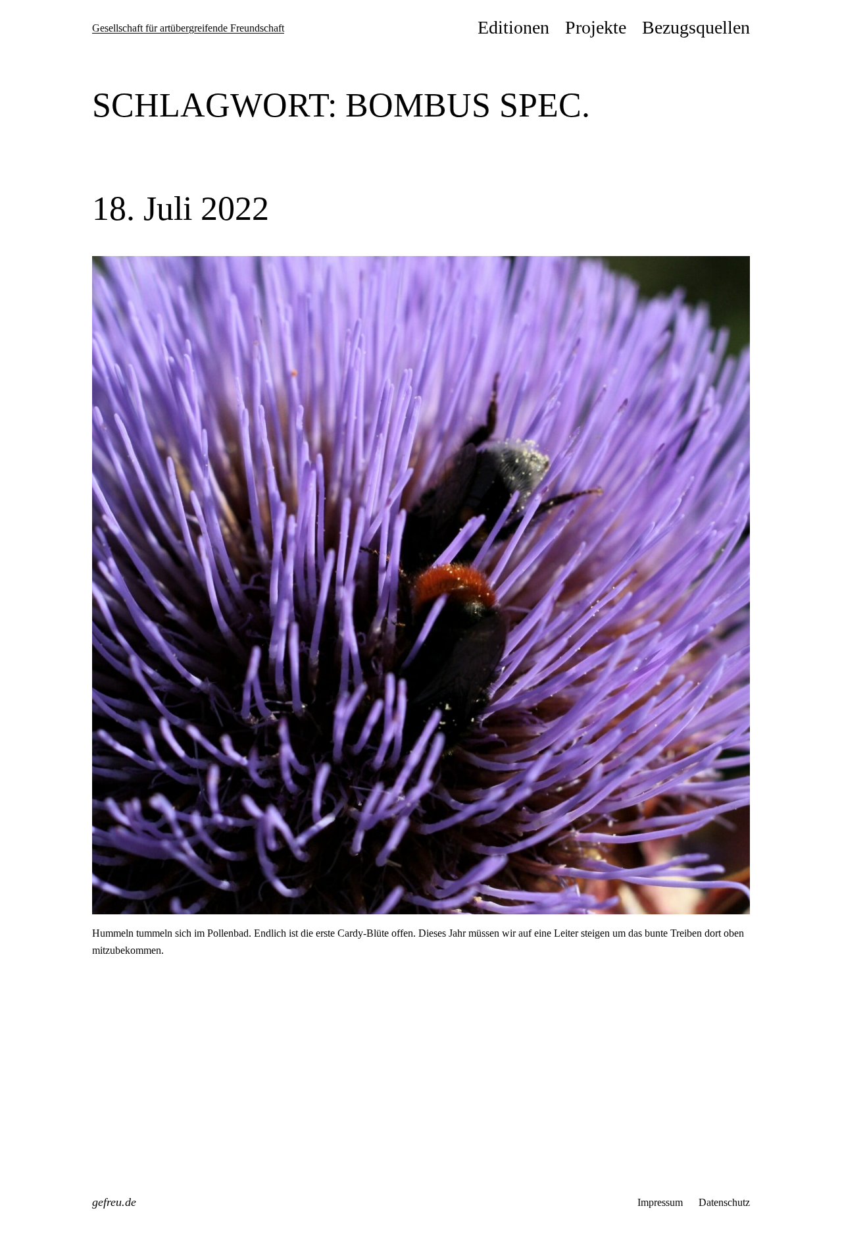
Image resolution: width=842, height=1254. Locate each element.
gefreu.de (114, 1202)
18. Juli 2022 (180, 208)
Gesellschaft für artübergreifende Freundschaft (188, 28)
